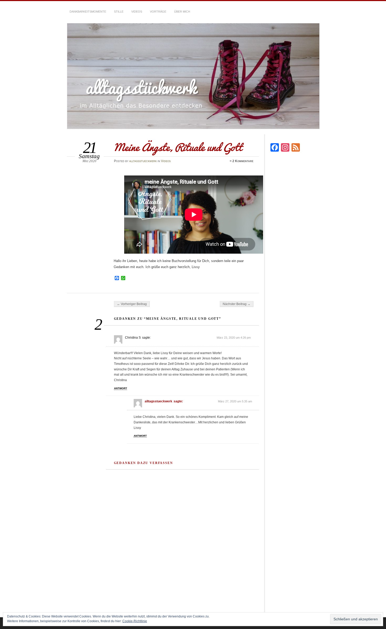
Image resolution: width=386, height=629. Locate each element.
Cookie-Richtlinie (134, 621)
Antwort (120, 388)
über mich (182, 11)
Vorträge (158, 11)
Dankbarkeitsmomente (88, 11)
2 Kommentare (242, 161)
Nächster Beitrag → (237, 304)
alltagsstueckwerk (143, 161)
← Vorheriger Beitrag (132, 304)
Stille (118, 11)
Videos (136, 11)
